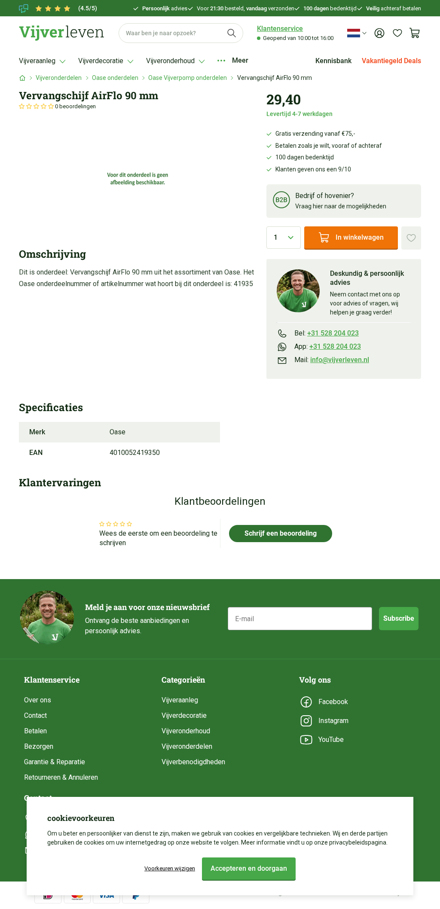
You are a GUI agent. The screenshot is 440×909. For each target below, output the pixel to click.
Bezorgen (38, 746)
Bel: (326, 333)
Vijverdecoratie (184, 715)
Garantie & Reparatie (54, 762)
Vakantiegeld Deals (391, 61)
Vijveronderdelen (59, 77)
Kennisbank (333, 61)
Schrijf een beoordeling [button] (280, 533)
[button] (37, 106)
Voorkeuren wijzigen (169, 868)
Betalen (35, 731)
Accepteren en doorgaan (249, 868)
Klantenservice (280, 28)
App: (327, 346)
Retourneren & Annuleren (61, 777)
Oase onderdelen (115, 77)
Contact (35, 715)
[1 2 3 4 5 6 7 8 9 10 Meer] (283, 237)
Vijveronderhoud (186, 731)
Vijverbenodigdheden (193, 762)
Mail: (331, 360)
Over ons (37, 700)
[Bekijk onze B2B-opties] (281, 201)
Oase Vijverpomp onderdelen (187, 77)
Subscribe (398, 618)
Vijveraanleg (180, 700)
